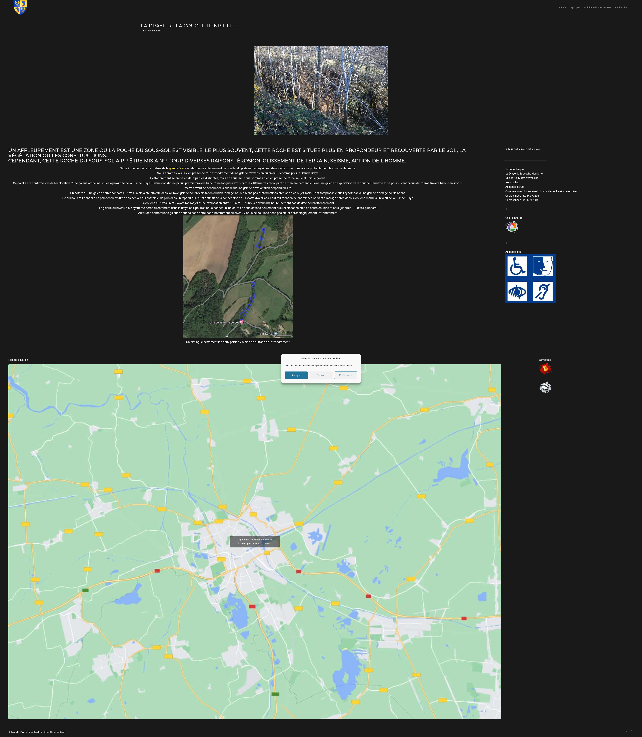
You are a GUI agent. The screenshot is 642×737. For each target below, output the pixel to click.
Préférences (345, 375)
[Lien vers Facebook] (631, 731)
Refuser (321, 375)
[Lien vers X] (626, 731)
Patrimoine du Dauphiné (31, 732)
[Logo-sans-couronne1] (20, 7)
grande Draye (177, 168)
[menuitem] (561, 7)
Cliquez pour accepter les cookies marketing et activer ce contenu (255, 541)
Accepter (296, 375)
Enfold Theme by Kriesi (54, 732)
